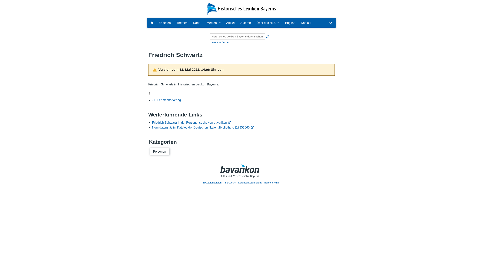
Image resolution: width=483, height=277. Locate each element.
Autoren (245, 22)
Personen (159, 151)
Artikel (230, 22)
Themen (182, 22)
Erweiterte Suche (219, 42)
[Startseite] (241, 8)
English (290, 22)
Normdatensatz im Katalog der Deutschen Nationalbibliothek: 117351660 (201, 127)
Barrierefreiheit (272, 182)
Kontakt (306, 22)
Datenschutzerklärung (250, 182)
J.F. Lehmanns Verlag (166, 100)
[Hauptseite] (152, 23)
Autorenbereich (213, 182)
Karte (196, 22)
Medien (212, 22)
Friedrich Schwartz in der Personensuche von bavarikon (189, 122)
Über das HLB (266, 22)
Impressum (230, 182)
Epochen (165, 22)
